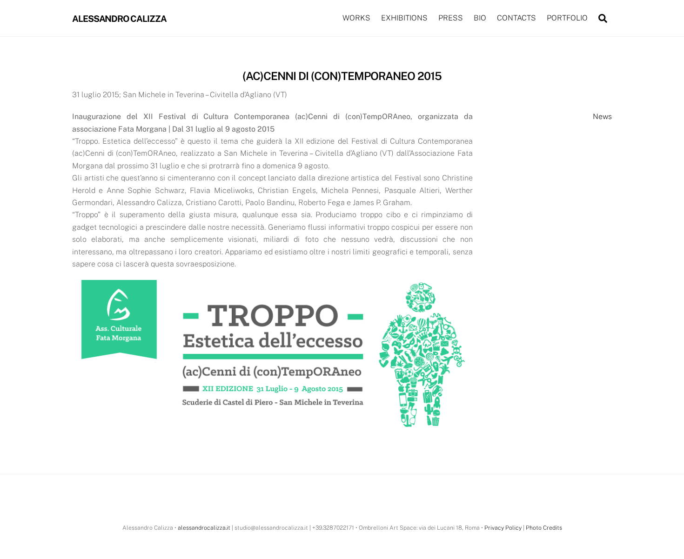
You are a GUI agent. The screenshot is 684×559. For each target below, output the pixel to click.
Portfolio (567, 17)
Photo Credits (544, 527)
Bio (480, 17)
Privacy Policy (503, 527)
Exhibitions (404, 17)
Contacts (516, 17)
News (602, 116)
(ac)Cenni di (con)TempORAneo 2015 (342, 75)
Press (450, 17)
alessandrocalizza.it (204, 527)
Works (356, 17)
